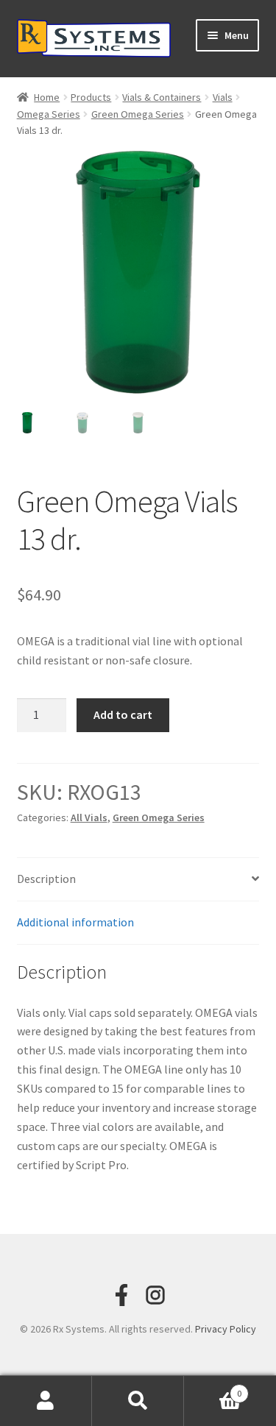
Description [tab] (46, 878)
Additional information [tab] (75, 922)
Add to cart (122, 714)
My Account (46, 1401)
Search (138, 1401)
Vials (223, 97)
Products (91, 97)
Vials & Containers (161, 97)
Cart (212, 1388)
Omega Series (48, 114)
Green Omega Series (137, 114)
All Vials (89, 817)
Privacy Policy (225, 1328)
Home (47, 97)
